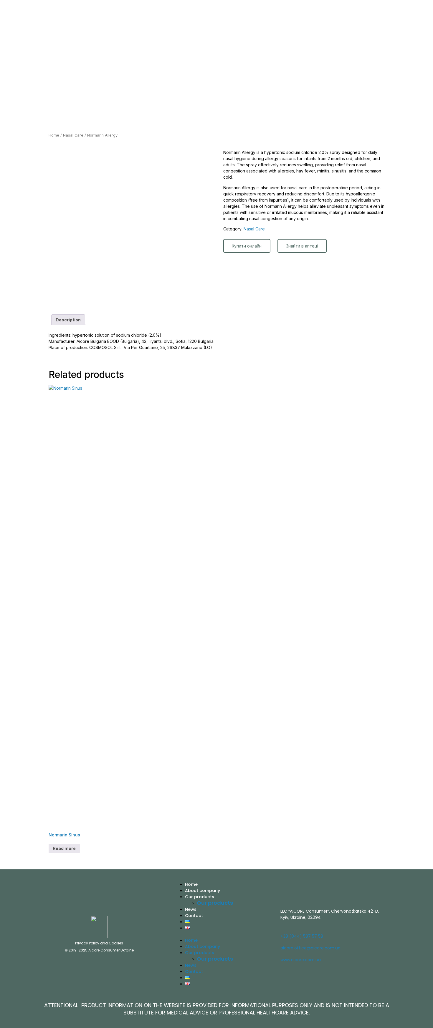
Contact (194, 916)
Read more (64, 848)
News (190, 909)
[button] (224, 934)
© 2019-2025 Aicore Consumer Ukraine (99, 950)
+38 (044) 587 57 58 (301, 936)
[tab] (68, 319)
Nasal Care (73, 135)
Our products (199, 897)
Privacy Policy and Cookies (99, 943)
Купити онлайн (247, 245)
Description (68, 319)
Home (54, 135)
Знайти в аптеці (302, 245)
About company (202, 891)
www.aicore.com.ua (300, 960)
